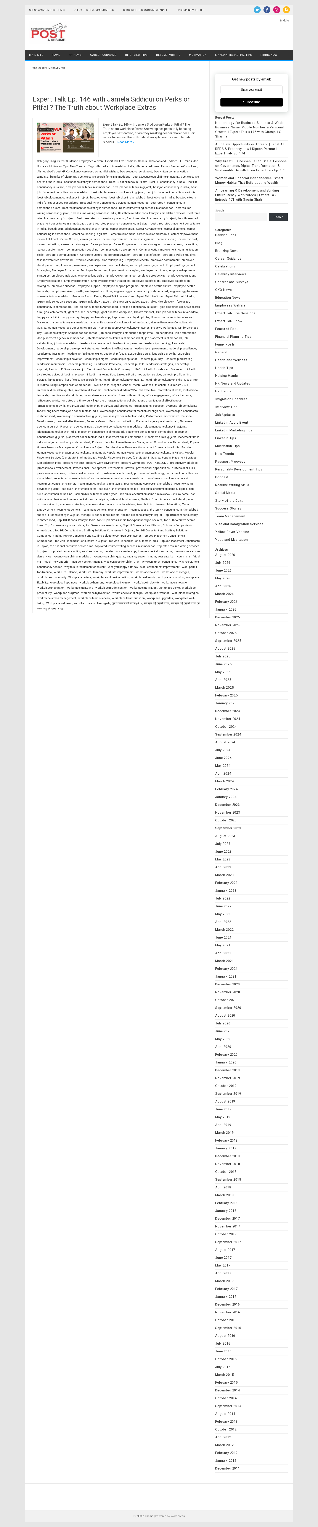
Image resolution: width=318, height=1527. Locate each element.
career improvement (115, 239)
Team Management (94, 509)
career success (172, 244)
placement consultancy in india (56, 431)
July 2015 (222, 1367)
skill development (183, 499)
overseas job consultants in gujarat (79, 416)
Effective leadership (87, 260)
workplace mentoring (80, 587)
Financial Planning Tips (233, 337)
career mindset (187, 239)
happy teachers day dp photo (130, 317)
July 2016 (222, 1343)
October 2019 (226, 1086)
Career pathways (101, 244)
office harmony (181, 395)
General (143, 161)
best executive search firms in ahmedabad (104, 176)
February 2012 (226, 1453)
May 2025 (222, 672)
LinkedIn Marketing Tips (233, 54)
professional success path (83, 473)
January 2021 (225, 976)
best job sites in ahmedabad (127, 197)
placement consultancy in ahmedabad (118, 426)
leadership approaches (127, 343)
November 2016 (227, 1312)
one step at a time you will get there (84, 400)
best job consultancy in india (171, 187)
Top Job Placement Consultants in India (133, 540)
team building (145, 504)
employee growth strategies (121, 270)
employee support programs (120, 286)
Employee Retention (76, 280)
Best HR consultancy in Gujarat (128, 182)
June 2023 (223, 852)
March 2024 (224, 781)
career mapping (166, 239)
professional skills (183, 468)
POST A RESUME (157, 462)
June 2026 (223, 570)
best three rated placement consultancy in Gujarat (117, 223)
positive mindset (73, 462)
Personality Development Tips (238, 469)
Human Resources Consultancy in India (72, 327)
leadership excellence (182, 348)
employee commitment (165, 260)
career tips (190, 244)
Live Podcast (101, 385)
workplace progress (66, 593)
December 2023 (227, 805)
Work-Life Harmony (91, 572)
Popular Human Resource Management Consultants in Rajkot (145, 452)
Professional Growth (121, 468)
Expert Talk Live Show (150, 296)
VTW (137, 561)
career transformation (50, 249)
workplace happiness (63, 582)
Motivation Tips (59, 166)
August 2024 (225, 742)
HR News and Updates (163, 161)
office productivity (48, 400)
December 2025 (227, 617)
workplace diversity (143, 577)
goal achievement (55, 312)
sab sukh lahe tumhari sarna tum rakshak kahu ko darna (154, 494)
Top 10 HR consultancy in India (76, 520)
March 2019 (224, 1133)
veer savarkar (166, 556)
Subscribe (251, 102)
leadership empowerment (151, 348)
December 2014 (227, 1390)
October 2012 (226, 1429)
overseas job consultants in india (123, 416)
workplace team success (94, 598)
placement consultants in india (85, 437)
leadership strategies (159, 364)
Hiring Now (269, 54)
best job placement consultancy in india (170, 192)
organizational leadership (83, 405)
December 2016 (227, 1304)
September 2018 (228, 1179)
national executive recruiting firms (104, 395)
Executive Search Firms (86, 296)
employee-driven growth (67, 291)
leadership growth (163, 353)
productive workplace (184, 462)
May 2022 (222, 914)
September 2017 (228, 1242)
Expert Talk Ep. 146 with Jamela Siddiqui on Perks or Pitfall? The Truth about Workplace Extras (111, 103)
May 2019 (222, 1117)
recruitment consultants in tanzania (100, 483)
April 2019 (223, 1125)
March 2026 (224, 594)
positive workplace (133, 462)
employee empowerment (71, 265)
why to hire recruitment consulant (85, 567)
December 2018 (227, 1156)
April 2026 (223, 586)
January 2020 (225, 1062)
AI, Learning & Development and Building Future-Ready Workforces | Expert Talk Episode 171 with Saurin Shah (247, 195)
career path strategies (74, 244)
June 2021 (223, 937)
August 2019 (225, 1101)
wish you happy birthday (123, 567)
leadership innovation (69, 358)
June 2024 (223, 758)
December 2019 (227, 1070)
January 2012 (225, 1461)
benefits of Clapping (63, 176)
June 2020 (223, 1031)
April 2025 (223, 680)
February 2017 (226, 1289)
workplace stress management (56, 598)
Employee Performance (120, 275)
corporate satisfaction (147, 254)
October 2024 (226, 727)
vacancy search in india (141, 556)
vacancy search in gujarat (109, 556)
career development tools (153, 234)
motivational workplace (67, 395)
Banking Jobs (225, 235)
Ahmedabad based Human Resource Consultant (166, 166)
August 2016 (225, 1336)
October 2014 (226, 1398)
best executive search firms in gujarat (156, 176)
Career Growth (69, 239)
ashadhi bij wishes (106, 171)
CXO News (223, 290)
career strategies (150, 244)
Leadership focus (115, 353)
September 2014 (228, 1406)
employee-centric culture (156, 286)
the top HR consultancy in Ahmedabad (174, 509)
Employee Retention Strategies (110, 280)
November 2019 (227, 1078)
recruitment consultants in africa (74, 478)
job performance (185, 332)
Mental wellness (143, 385)
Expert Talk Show (90, 301)
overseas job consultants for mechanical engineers (132, 411)
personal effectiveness (70, 421)
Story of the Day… (229, 501)
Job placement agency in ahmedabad (61, 338)
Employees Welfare (91, 161)
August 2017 (225, 1250)
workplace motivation (143, 587)
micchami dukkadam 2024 (171, 385)
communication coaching (82, 249)
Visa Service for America (86, 561)
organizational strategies (116, 405)
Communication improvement (157, 249)
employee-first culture (98, 291)
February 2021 (226, 969)
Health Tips (224, 368)
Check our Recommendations (94, 9)
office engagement (158, 395)
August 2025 (225, 648)
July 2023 (222, 844)
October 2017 (226, 1234)
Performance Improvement (162, 416)
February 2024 (226, 789)
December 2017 (227, 1219)
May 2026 (222, 578)
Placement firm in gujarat (160, 437)
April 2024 (223, 773)
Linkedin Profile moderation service (139, 374)
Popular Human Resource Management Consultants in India (142, 447)
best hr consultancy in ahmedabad (85, 182)
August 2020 (225, 1015)
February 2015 (226, 1382)
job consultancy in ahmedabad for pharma (126, 332)
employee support (88, 286)
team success (139, 509)
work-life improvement (119, 572)
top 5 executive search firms (103, 525)
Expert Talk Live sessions (118, 296)
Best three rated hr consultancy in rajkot (151, 218)
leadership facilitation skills (84, 353)
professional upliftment (117, 473)
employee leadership (91, 275)
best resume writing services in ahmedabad (146, 208)
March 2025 (224, 688)
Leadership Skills (133, 364)
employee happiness (154, 270)
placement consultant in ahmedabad (101, 431)
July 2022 (222, 898)
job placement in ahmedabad (163, 338)
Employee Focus (91, 270)
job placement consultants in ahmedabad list (115, 338)
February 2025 (226, 695)
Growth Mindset (144, 312)
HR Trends (185, 161)
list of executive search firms (83, 379)
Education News (228, 298)
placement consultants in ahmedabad (149, 431)
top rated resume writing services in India (76, 551)
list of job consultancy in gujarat (123, 379)
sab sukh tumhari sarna (124, 499)
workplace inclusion (118, 582)
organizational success (149, 405)
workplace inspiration (50, 587)
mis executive (147, 390)
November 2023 (227, 812)
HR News (75, 54)
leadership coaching (157, 343)
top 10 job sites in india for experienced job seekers (129, 520)
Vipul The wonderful (56, 561)
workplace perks (169, 587)
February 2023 (226, 883)
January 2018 (225, 1211)
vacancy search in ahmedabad (72, 556)
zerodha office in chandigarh (92, 603)
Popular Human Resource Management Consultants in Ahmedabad (146, 442)
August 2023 (225, 836)
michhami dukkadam (88, 390)
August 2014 (225, 1414)
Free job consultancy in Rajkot (138, 306)
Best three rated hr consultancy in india (101, 218)
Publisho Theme (143, 1516)
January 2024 (225, 797)
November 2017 (227, 1226)
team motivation (118, 509)
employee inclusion (64, 275)
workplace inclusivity (146, 582)
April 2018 (223, 1187)
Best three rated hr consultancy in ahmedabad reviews (151, 213)
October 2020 (226, 1000)
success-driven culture (100, 504)
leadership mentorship (51, 364)
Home (56, 54)
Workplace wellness (59, 603)
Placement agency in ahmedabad (157, 421)
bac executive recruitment (136, 171)
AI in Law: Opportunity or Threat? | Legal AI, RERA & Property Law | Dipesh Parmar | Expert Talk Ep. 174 (249, 148)
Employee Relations (49, 280)
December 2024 (227, 711)
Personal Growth (97, 421)
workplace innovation (175, 582)
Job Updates (225, 415)
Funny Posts (225, 344)
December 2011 (227, 1468)
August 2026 (225, 555)
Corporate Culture (91, 254)
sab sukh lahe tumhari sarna (79, 488)
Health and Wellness (231, 360)
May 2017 (222, 1265)
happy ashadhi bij (48, 317)
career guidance (90, 239)
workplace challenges (175, 572)
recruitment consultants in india (56, 483)
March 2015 (224, 1375)
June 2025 (223, 664)
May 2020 (222, 1039)
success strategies (72, 504)
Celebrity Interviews (230, 274)
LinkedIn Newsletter (190, 9)
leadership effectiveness (116, 348)
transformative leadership (120, 551)
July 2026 (222, 563)
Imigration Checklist (231, 399)
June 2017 (223, 1258)
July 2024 (222, 750)
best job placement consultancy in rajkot (62, 197)
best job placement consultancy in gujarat (118, 192)
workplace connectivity (51, 577)
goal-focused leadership (83, 312)
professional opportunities (153, 468)
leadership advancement (95, 343)
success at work (47, 504)
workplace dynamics (171, 577)
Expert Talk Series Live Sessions (57, 301)
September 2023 (228, 828)
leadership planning (80, 364)
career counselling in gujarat (89, 234)
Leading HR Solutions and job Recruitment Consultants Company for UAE (94, 369)
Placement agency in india (76, 426)
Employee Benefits (137, 260)
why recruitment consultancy (159, 561)
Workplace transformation (128, 598)
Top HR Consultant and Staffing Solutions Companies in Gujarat (94, 530)
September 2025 (228, 641)
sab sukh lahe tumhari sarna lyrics (96, 494)
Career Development (122, 234)
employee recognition (181, 275)
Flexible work (166, 301)
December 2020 (227, 984)
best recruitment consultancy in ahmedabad (89, 208)
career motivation (48, 244)
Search (219, 210)
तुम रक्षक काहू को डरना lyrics (127, 603)
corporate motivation (117, 254)
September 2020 (228, 1008)
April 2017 (223, 1273)
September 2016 (228, 1328)
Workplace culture (79, 577)
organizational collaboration (126, 400)
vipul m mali (184, 556)
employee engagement (149, 265)
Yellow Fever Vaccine (232, 532)
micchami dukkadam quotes (55, 390)
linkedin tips (55, 379)
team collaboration (168, 504)
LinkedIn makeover (72, 374)
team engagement (68, 509)
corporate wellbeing (175, 254)
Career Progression (125, 244)
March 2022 (224, 930)
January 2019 (225, 1148)
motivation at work (169, 390)
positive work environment (102, 462)
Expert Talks (148, 301)
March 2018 (224, 1195)
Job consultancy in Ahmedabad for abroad (71, 332)
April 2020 (223, 1047)
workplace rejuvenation (95, 593)
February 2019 (226, 1140)
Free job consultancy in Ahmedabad (95, 306)
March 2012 (224, 1445)
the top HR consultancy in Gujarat (58, 514)
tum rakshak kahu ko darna (155, 551)
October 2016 (226, 1320)
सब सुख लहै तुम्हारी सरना (156, 603)
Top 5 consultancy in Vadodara (64, 525)
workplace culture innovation (111, 577)
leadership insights (96, 358)
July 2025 (222, 656)
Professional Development (89, 468)
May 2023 (222, 859)
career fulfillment (47, 239)
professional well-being (149, 473)
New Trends (77, 166)
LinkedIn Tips (225, 438)
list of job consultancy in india (163, 379)
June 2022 (223, 906)
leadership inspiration (124, 358)
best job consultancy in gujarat (132, 187)
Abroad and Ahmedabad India (115, 166)
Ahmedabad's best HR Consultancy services (65, 171)
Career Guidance (103, 54)
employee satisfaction (146, 280)
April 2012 (223, 1437)
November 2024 (227, 719)
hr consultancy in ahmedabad (70, 322)
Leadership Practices (108, 364)
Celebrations (225, 266)
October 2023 (226, 820)
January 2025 (225, 703)
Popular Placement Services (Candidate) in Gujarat (129, 457)
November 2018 (227, 1164)
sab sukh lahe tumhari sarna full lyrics (163, 488)
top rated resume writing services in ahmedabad (125, 546)
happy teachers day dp (95, 317)
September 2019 (228, 1094)
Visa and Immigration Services (239, 524)
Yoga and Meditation (231, 540)
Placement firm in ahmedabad (124, 437)
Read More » (126, 142)
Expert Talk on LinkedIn (179, 296)
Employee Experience (65, 270)
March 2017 (224, 1281)
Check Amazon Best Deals (46, 9)
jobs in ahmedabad (66, 343)
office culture (135, 395)
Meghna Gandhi (121, 385)
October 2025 (226, 633)
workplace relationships (127, 593)
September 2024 (228, 734)
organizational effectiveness (163, 400)
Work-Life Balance (65, 572)
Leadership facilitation (51, 353)
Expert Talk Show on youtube (121, 301)
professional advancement (54, 468)
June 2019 (223, 1109)
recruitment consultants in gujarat (167, 478)
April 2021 (223, 953)
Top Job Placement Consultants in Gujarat (81, 540)
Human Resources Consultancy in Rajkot (124, 327)
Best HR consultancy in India (167, 182)
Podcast (97, 442)
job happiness (164, 332)
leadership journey (151, 358)
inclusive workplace (163, 327)
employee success (63, 286)
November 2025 (227, 625)
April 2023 (223, 867)
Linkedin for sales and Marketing (163, 369)
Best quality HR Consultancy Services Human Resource (114, 202)
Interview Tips (136, 54)
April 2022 (223, 922)
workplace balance (147, 572)
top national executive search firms (71, 546)
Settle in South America (155, 499)
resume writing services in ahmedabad (148, 483)
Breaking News (226, 251)
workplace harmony (91, 582)
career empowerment (184, 234)
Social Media (225, 493)
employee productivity (151, 275)
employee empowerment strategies (111, 265)
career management (142, 239)
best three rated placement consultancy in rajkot (78, 228)
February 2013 (226, 1422)
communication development (119, 249)
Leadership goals (139, 353)
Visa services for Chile (118, 561)
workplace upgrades (160, 598)
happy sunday (70, 317)
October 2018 (226, 1172)
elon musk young (112, 260)
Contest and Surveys (231, 282)
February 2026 (226, 602)
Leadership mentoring (178, 358)
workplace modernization (111, 587)
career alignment (174, 228)
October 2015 (226, 1359)
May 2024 (222, 766)
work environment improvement (160, 567)
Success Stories (228, 508)
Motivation (198, 54)
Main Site (36, 54)
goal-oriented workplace (116, 312)
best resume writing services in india (93, 213)
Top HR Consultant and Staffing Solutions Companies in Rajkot (102, 535)
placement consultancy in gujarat (165, 426)
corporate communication (62, 254)
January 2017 (225, 1297)
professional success (51, 473)
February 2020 (226, 1055)
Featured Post (226, 329)
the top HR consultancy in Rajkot (142, 514)
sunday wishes (125, 504)
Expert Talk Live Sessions (121, 161)
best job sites (98, 197)
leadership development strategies (77, 348)
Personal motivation (121, 421)
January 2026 (225, 609)
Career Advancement (149, 228)
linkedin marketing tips (101, 374)
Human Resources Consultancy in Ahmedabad (120, 322)
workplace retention (157, 593)
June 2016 (223, 1351)
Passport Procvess (230, 462)
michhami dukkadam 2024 (120, 390)
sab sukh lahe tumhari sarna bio (118, 488)
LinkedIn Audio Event (231, 422)
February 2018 (226, 1203)
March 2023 (224, 875)
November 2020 (227, 992)
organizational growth (51, 405)
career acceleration (122, 228)
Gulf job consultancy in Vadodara (177, 312)
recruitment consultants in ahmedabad (120, 478)
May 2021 (222, 945)
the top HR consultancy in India (100, 514)
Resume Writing (168, 54)
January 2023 (225, 891)
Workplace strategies (185, 593)
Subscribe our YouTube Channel (145, 9)
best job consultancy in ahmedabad (88, 187)
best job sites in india (160, 197)
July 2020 (222, 1023)
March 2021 (224, 961)
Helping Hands (226, 376)
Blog (53, 161)
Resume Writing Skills (232, 485)
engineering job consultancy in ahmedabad (141, 291)
